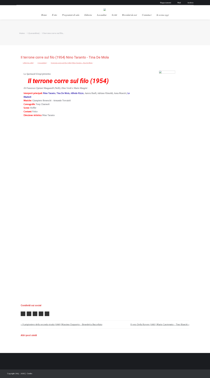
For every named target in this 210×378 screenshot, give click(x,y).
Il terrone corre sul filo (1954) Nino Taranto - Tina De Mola (71, 63)
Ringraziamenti (165, 3)
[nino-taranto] (167, 178)
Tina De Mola (63, 93)
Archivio (190, 3)
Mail (179, 3)
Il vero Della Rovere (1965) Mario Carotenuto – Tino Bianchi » (159, 324)
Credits (29, 373)
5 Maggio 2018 (28, 63)
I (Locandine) (42, 63)
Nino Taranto (49, 93)
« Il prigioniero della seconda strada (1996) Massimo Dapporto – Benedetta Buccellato (61, 324)
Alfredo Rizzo (77, 93)
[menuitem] (44, 15)
